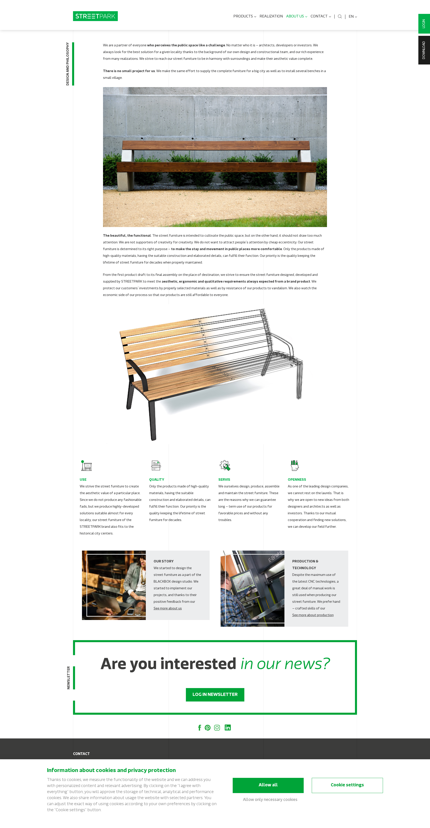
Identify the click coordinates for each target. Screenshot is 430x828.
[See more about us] (146, 585)
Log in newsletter (215, 695)
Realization (271, 16)
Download (424, 50)
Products (243, 16)
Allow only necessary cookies (270, 800)
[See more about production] (284, 589)
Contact (319, 16)
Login (424, 23)
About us (295, 16)
